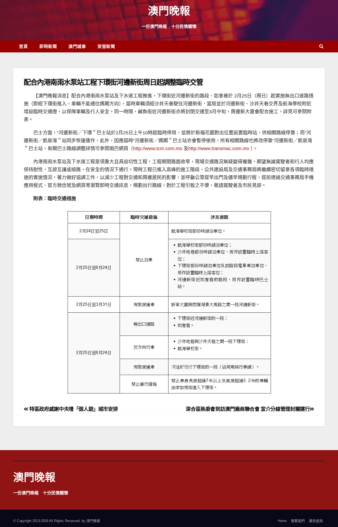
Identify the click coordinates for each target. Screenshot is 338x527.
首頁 (23, 46)
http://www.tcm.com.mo (157, 148)
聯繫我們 (298, 521)
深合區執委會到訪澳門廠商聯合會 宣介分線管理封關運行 (248, 409)
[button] (321, 46)
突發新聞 (106, 46)
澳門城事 (77, 46)
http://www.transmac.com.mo (218, 148)
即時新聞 (48, 46)
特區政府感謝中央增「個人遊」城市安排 (73, 409)
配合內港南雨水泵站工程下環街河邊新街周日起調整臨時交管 (113, 82)
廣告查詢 (316, 521)
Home (282, 521)
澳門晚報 (169, 10)
